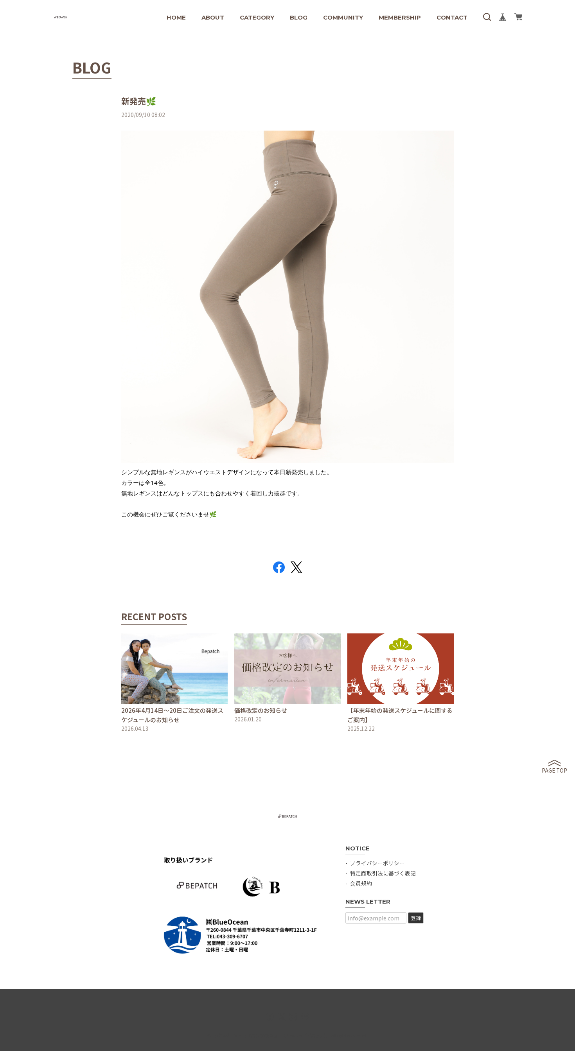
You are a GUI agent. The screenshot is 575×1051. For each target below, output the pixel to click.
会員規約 (361, 883)
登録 (416, 918)
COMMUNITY (343, 17)
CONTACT (452, 17)
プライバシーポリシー (377, 863)
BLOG (298, 17)
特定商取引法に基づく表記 (383, 873)
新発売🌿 (138, 101)
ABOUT (212, 17)
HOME (176, 17)
